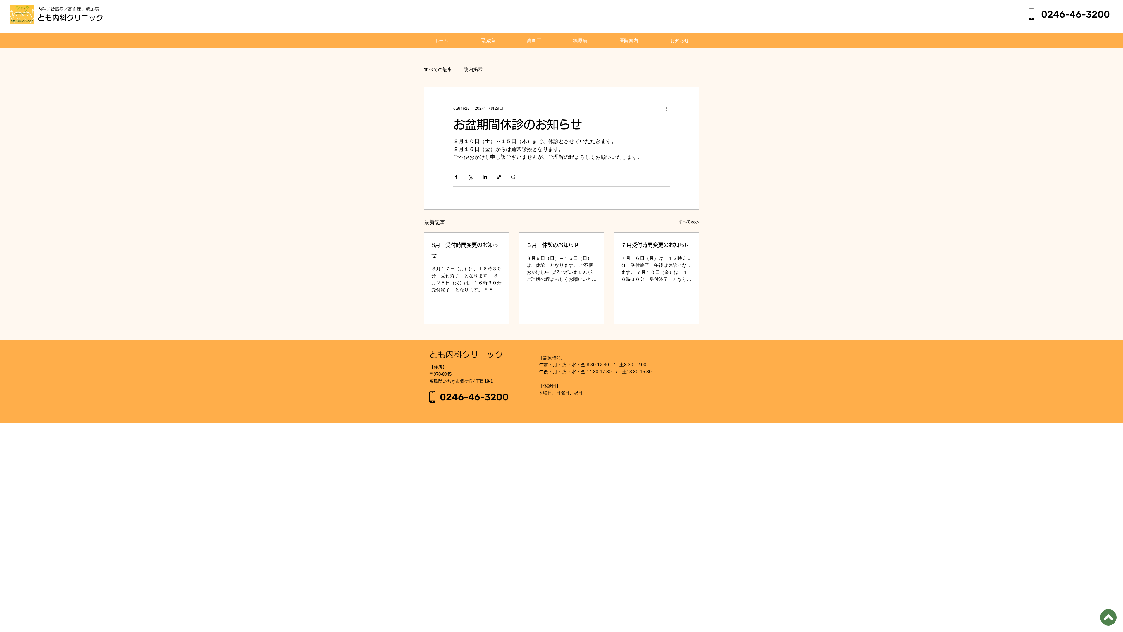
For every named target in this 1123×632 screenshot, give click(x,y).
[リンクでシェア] (499, 177)
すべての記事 (438, 69)
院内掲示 (473, 69)
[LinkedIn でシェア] (485, 177)
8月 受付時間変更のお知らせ (464, 250)
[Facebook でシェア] (456, 177)
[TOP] (1108, 617)
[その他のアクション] (666, 108)
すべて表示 (688, 221)
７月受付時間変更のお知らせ (655, 245)
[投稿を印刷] (513, 177)
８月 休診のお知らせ (552, 245)
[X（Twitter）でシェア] (470, 177)
